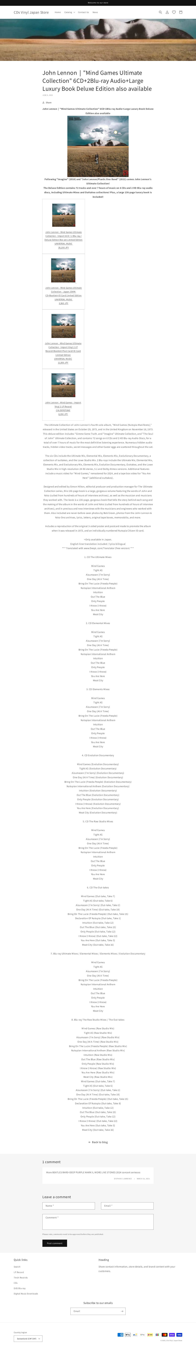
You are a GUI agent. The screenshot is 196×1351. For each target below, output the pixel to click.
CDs (16, 1283)
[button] (69, 12)
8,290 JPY (63, 414)
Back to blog (100, 1142)
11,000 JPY (63, 362)
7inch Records (21, 1277)
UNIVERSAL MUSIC (63, 243)
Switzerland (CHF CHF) (26, 1338)
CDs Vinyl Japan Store (174, 1341)
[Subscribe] (122, 1311)
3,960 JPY (63, 303)
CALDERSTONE (63, 410)
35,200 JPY (63, 247)
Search (17, 1266)
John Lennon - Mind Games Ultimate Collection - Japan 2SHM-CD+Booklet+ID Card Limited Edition (63, 291)
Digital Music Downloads (26, 1293)
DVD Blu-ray (20, 1288)
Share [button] (49, 102)
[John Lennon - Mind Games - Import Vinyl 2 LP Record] (63, 396)
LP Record (19, 1272)
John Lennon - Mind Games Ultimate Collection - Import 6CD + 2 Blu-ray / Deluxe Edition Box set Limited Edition (64, 236)
